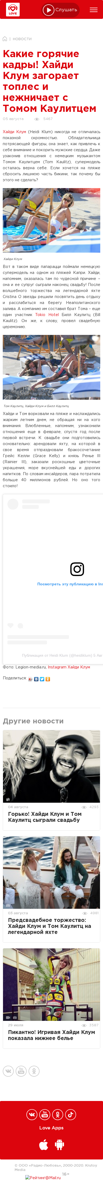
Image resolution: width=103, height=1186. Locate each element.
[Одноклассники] (48, 678)
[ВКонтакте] (36, 678)
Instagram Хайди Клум (69, 667)
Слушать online (66, 10)
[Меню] (94, 10)
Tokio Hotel (47, 315)
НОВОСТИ (22, 39)
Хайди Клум (14, 132)
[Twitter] (42, 678)
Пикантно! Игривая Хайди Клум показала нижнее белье (51, 1035)
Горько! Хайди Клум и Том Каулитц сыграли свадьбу (45, 817)
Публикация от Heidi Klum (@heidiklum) (57, 655)
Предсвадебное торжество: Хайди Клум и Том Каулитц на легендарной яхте (49, 926)
